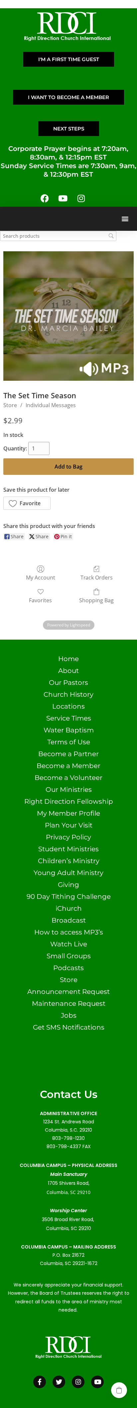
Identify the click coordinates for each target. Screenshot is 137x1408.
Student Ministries (68, 849)
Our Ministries (69, 789)
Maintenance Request (68, 1003)
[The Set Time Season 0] (68, 316)
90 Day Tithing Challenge (69, 896)
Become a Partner (68, 754)
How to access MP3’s (68, 932)
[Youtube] (63, 198)
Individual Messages (51, 405)
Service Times (68, 718)
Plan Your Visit (68, 825)
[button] (124, 218)
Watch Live (68, 944)
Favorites (40, 600)
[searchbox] (58, 236)
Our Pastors (68, 682)
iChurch (69, 908)
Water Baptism (69, 730)
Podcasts (68, 968)
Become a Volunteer (68, 778)
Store (10, 405)
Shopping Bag (96, 600)
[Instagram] (81, 198)
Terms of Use (68, 742)
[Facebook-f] (39, 1382)
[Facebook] (44, 198)
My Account (40, 577)
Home (68, 659)
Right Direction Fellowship (68, 801)
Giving (68, 885)
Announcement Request (68, 992)
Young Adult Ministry (68, 873)
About (68, 671)
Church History (68, 694)
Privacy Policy (68, 837)
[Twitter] (59, 1382)
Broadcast (69, 920)
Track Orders (96, 577)
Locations (68, 706)
